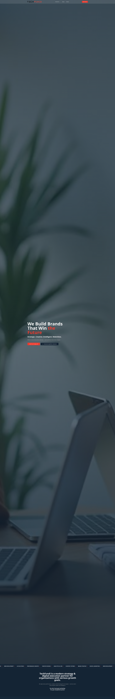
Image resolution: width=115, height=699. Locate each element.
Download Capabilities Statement (50, 344)
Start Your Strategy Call (33, 343)
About (63, 1)
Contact (67, 1)
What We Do (57, 1)
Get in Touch (85, 1)
